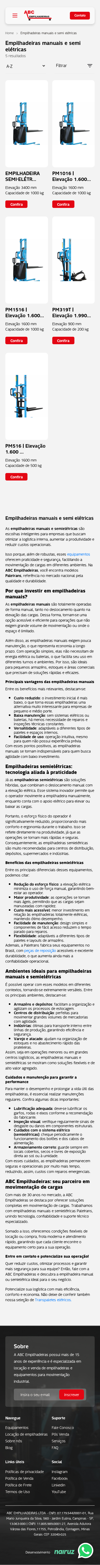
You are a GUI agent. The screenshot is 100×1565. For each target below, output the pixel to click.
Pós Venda (60, 1434)
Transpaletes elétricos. (53, 1299)
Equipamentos (17, 1427)
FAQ (55, 1447)
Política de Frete (18, 1484)
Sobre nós (13, 1440)
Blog (9, 1447)
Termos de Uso (17, 1491)
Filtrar (61, 65)
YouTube (59, 1491)
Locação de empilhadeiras (26, 1434)
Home (9, 33)
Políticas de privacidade (24, 1471)
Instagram (59, 1471)
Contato (80, 15)
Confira (16, 204)
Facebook (59, 1478)
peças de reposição (40, 950)
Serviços (59, 1440)
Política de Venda (19, 1478)
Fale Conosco (63, 1427)
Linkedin (58, 1484)
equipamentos (78, 554)
